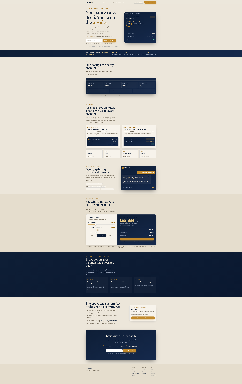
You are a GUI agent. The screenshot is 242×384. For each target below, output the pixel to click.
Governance (118, 2)
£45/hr (110, 235)
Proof (107, 2)
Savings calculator (135, 373)
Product (103, 2)
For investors (138, 2)
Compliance (153, 375)
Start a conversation (143, 317)
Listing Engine (134, 371)
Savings (112, 2)
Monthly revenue (101, 222)
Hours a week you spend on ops (101, 227)
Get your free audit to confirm (137, 239)
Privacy (153, 371)
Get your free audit (150, 2)
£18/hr (92, 235)
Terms (152, 369)
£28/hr (101, 235)
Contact (144, 373)
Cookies (153, 373)
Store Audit (133, 369)
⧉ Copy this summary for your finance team (130, 241)
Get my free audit (109, 40)
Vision (124, 2)
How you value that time (93, 232)
